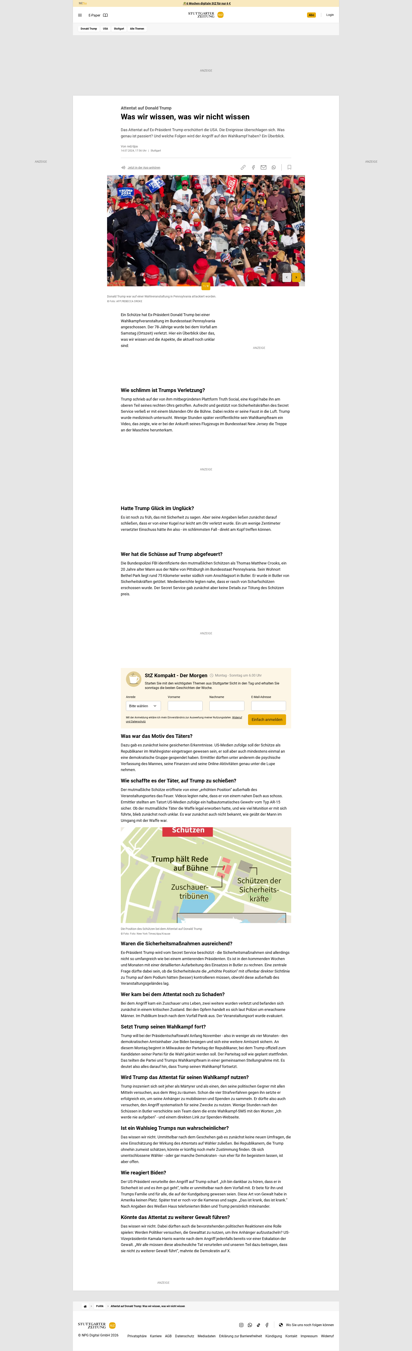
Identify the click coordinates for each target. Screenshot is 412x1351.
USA (105, 28)
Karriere (156, 1336)
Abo (311, 15)
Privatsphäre (137, 1336)
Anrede (130, 697)
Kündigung (273, 1336)
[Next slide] (296, 277)
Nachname (216, 697)
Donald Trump (89, 28)
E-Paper (94, 15)
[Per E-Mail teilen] (263, 167)
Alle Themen (137, 28)
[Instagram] (241, 1324)
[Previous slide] (286, 277)
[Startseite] (85, 1306)
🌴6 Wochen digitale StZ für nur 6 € (207, 3)
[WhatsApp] (250, 1324)
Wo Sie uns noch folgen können (310, 1325)
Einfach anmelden (267, 719)
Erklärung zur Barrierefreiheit (240, 1336)
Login (330, 15)
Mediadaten (207, 1336)
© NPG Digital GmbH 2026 (98, 1335)
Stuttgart (119, 28)
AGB (168, 1336)
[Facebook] (267, 1324)
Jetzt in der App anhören (144, 167)
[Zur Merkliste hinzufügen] (288, 167)
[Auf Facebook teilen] (253, 167)
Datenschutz (184, 1336)
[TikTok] (258, 1324)
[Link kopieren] (243, 167)
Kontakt (291, 1336)
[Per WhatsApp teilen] (274, 167)
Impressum (309, 1336)
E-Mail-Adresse (261, 697)
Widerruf (327, 1336)
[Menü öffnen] (80, 15)
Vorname (174, 697)
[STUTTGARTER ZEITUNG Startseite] (206, 15)
